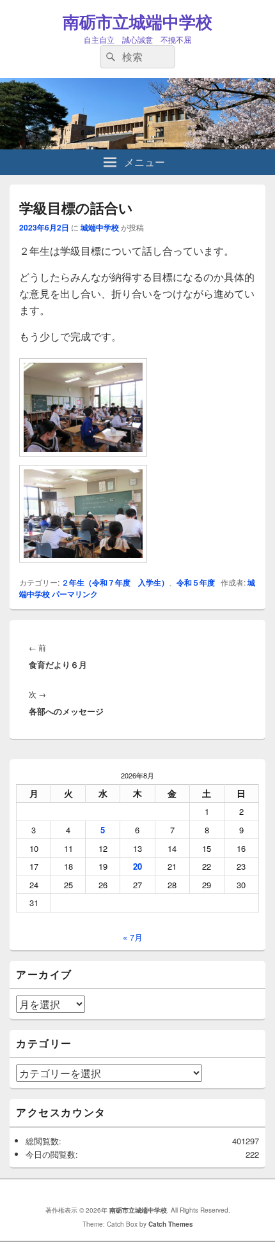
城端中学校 (100, 227)
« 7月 (133, 937)
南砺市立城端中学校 (137, 21)
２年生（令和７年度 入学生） (115, 582)
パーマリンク (75, 594)
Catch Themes (170, 1224)
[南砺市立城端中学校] (137, 145)
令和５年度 (196, 582)
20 (137, 866)
